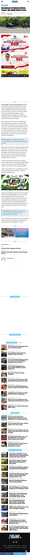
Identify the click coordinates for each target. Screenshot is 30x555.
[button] (15, 73)
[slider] (14, 75)
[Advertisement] (15, 88)
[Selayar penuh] (27, 75)
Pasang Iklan (24, 545)
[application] (15, 73)
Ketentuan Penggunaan (9, 547)
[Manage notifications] (26, 551)
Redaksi (4, 545)
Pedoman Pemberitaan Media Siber (14, 545)
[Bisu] (24, 75)
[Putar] (3, 75)
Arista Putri (10, 14)
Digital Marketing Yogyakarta (21, 547)
